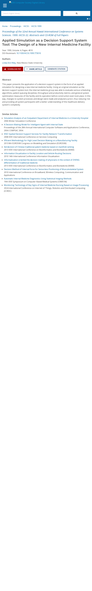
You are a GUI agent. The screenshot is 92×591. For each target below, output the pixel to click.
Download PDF (14, 69)
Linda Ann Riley (9, 63)
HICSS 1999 (36, 26)
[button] (88, 18)
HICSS (26, 26)
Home (5, 26)
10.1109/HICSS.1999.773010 (28, 53)
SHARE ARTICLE (35, 69)
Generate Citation (56, 69)
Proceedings (15, 26)
